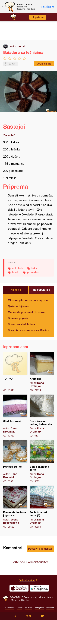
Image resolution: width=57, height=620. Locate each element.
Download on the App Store (19, 588)
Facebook (9, 608)
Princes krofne (15, 461)
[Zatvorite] (2, 7)
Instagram (39, 608)
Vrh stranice (27, 580)
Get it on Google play (39, 588)
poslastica (33, 272)
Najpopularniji (41, 289)
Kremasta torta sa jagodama (15, 507)
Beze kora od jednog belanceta (42, 416)
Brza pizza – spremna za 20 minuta (28, 330)
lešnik (15, 272)
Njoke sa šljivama (18, 306)
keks (34, 268)
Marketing (16, 600)
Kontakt (26, 600)
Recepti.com (5, 598)
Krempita (42, 372)
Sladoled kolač (15, 416)
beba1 (21, 46)
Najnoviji (16, 289)
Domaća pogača (18, 318)
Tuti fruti (15, 372)
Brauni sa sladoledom (21, 324)
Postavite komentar (40, 548)
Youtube (28, 608)
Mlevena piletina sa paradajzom (28, 300)
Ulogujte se (38, 17)
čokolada (17, 268)
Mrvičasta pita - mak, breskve (26, 312)
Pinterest (50, 608)
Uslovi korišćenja (46, 597)
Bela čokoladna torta (42, 461)
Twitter (19, 608)
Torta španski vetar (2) (42, 507)
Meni (28, 616)
